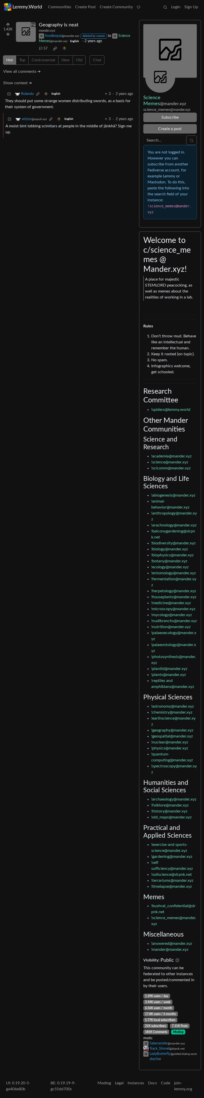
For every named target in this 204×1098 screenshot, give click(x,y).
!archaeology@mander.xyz (173, 799)
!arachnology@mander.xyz (174, 525)
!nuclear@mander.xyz (169, 742)
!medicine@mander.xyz (171, 603)
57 (46, 48)
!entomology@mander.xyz (173, 573)
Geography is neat (58, 24)
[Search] (165, 7)
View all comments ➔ (22, 71)
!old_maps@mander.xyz (171, 817)
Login (175, 7)
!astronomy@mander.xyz (172, 706)
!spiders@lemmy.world (170, 410)
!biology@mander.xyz (169, 549)
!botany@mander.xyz (169, 561)
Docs (152, 1083)
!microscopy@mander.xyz (173, 609)
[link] (55, 48)
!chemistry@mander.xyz (171, 712)
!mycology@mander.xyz (171, 615)
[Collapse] (9, 94)
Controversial (43, 60)
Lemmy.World (27, 6)
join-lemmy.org (183, 1086)
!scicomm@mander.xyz (171, 468)
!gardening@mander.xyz (171, 857)
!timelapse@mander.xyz (171, 886)
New (65, 60)
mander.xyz (47, 30)
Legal (119, 1083)
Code (165, 1083)
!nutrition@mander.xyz (171, 627)
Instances (136, 1083)
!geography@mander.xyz (172, 730)
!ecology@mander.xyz (170, 567)
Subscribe (170, 117)
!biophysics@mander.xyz (172, 555)
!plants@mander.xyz (168, 675)
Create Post (85, 7)
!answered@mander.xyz (171, 944)
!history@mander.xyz (169, 811)
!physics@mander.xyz (169, 748)
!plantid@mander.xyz (169, 669)
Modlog (178, 1031)
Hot (9, 60)
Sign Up (191, 7)
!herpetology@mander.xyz (173, 591)
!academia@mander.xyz (171, 456)
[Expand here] (26, 32)
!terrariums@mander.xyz (172, 880)
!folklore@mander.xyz (170, 805)
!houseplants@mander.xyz (173, 597)
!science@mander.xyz (169, 462)
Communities (59, 7)
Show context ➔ (17, 83)
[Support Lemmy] (138, 7)
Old (79, 60)
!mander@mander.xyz (169, 950)
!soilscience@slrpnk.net (171, 875)
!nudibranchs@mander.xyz (174, 621)
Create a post (170, 129)
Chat (97, 60)
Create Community (116, 7)
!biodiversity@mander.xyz (173, 543)
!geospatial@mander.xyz (172, 736)
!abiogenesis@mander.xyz (173, 495)
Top (22, 60)
